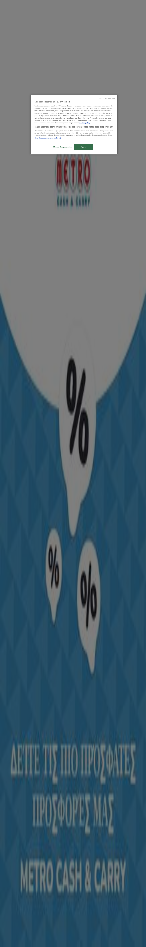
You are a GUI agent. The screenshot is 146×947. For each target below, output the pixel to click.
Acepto (83, 147)
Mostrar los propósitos (62, 147)
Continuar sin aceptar (108, 98)
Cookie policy (84, 123)
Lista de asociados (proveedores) (48, 138)
